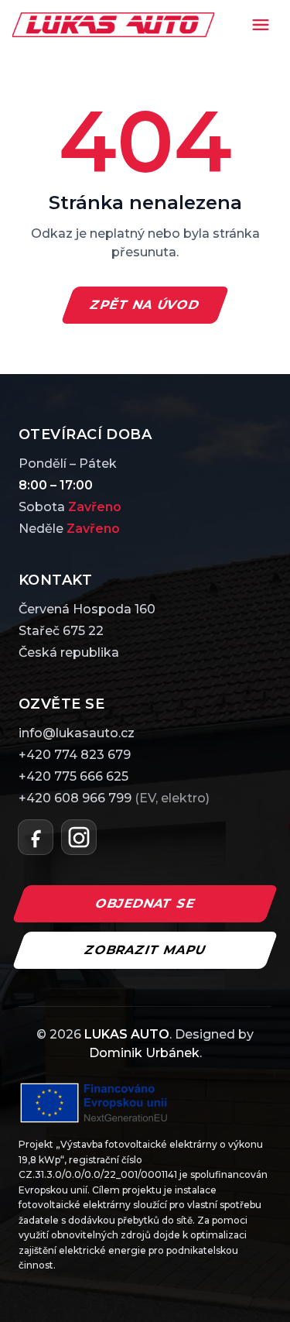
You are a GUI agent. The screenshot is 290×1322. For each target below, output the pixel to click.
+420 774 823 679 (75, 754)
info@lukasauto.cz (77, 733)
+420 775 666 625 (73, 776)
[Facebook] (36, 837)
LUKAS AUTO (126, 1034)
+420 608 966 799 (114, 798)
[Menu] (261, 25)
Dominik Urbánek (144, 1053)
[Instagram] (79, 837)
